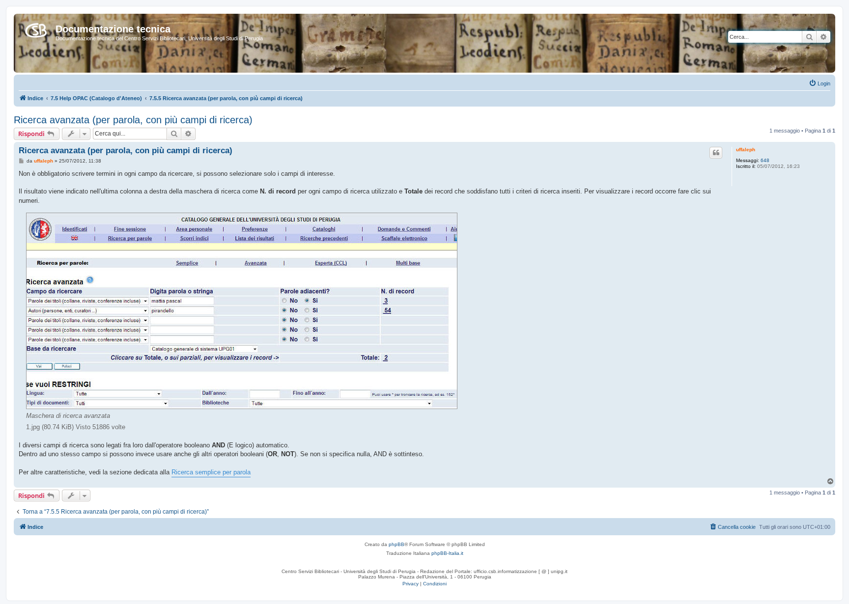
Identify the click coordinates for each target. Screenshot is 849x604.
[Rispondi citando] (715, 153)
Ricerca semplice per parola (211, 472)
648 (765, 160)
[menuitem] (819, 83)
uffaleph (745, 149)
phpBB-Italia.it (447, 553)
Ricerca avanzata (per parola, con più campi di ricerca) (133, 119)
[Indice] (36, 28)
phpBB (396, 544)
